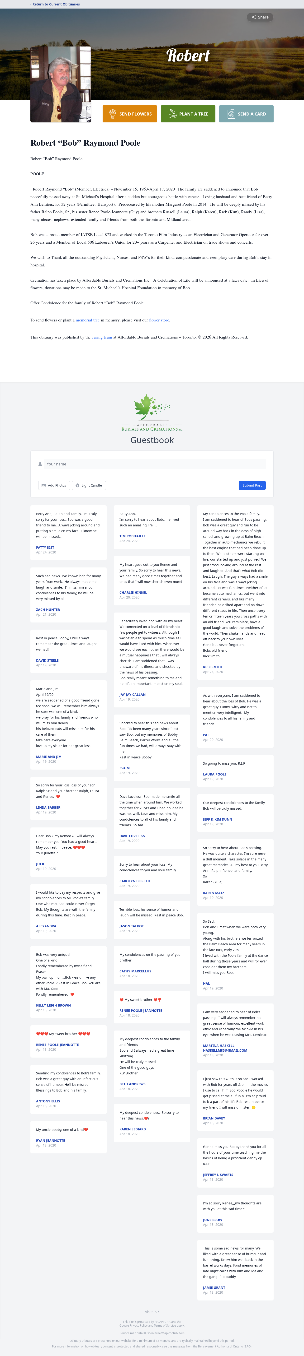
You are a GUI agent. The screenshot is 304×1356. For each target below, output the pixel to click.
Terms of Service (165, 1325)
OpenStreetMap (157, 1333)
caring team (102, 337)
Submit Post (252, 485)
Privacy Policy (138, 1325)
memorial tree (88, 320)
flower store (159, 320)
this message (176, 1346)
